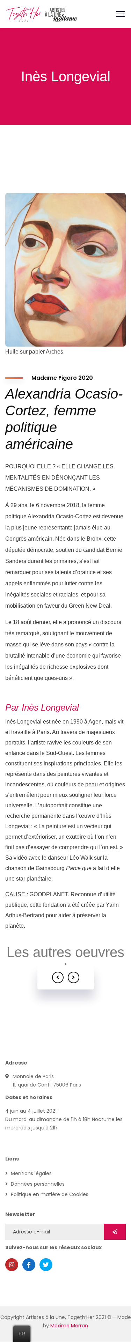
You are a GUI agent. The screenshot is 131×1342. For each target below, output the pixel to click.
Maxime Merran (69, 1325)
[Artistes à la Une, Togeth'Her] (42, 13)
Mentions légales (31, 1173)
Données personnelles (38, 1183)
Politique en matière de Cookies (49, 1194)
